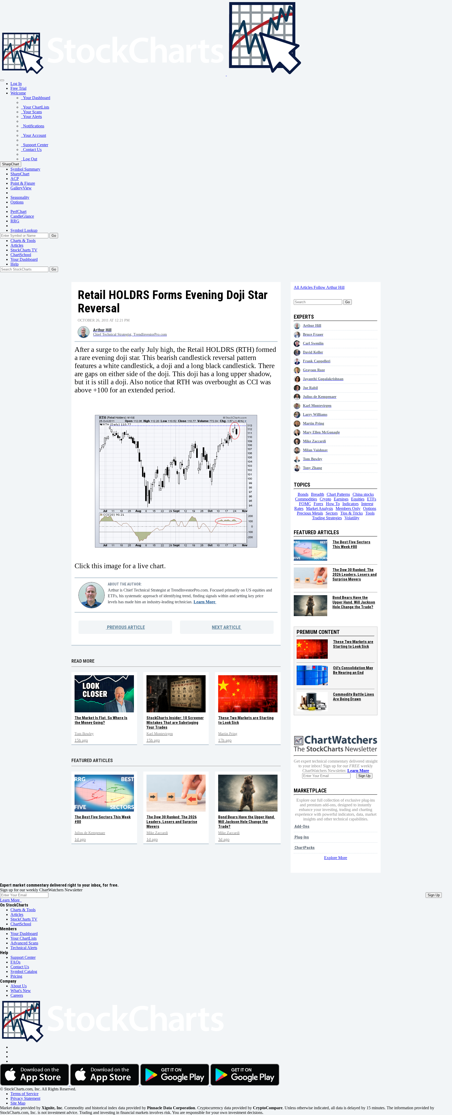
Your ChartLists (35, 107)
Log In (16, 83)
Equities (357, 499)
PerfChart (18, 211)
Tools (370, 513)
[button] (18, 93)
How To (333, 504)
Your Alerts (31, 116)
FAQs (15, 962)
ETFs (371, 499)
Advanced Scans (24, 943)
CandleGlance (22, 216)
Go (54, 236)
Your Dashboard (35, 97)
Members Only (348, 508)
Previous (125, 627)
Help (14, 264)
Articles (16, 245)
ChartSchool (20, 254)
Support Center (34, 145)
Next (226, 627)
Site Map (17, 1103)
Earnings (341, 499)
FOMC (305, 504)
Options (17, 202)
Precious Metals (310, 513)
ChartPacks (304, 847)
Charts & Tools (23, 240)
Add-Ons (301, 826)
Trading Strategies (327, 518)
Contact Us (31, 149)
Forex (318, 504)
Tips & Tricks (351, 513)
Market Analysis (319, 508)
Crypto (325, 499)
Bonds (303, 494)
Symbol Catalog (23, 971)
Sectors (332, 513)
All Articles (304, 287)
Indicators (350, 504)
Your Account (33, 135)
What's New (20, 990)
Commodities (306, 499)
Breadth (317, 494)
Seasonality (19, 197)
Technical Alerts (23, 947)
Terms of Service (24, 1093)
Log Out (29, 159)
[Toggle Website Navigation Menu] (2, 80)
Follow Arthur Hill (329, 287)
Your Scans (31, 112)
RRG (14, 221)
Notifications (32, 126)
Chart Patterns (338, 494)
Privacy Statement (25, 1098)
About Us (18, 986)
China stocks (363, 494)
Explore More (335, 857)
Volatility (351, 518)
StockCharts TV (23, 250)
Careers (16, 995)
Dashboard (24, 259)
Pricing (16, 976)
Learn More (205, 602)
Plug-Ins (301, 837)
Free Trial (18, 88)
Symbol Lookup (23, 230)
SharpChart (10, 164)
